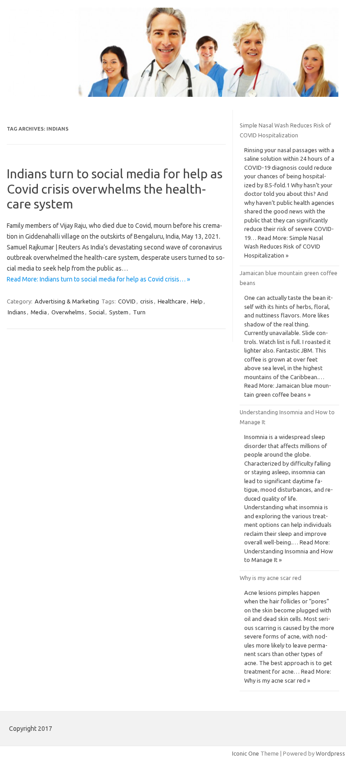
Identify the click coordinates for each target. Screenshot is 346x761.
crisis (146, 301)
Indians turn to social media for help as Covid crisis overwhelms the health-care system (115, 189)
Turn (139, 312)
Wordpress (330, 753)
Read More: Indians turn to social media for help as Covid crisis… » (98, 279)
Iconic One (245, 753)
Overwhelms (67, 312)
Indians (17, 312)
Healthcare (172, 301)
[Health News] (173, 94)
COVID (127, 301)
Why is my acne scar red (270, 578)
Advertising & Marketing (67, 301)
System (118, 312)
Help (197, 301)
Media (39, 312)
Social (97, 312)
